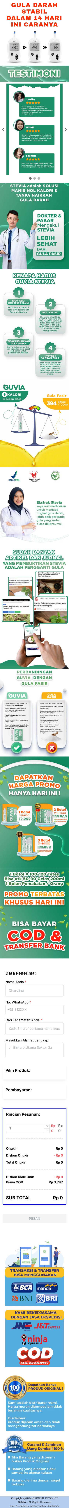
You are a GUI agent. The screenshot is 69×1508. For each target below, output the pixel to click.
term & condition (19, 1505)
